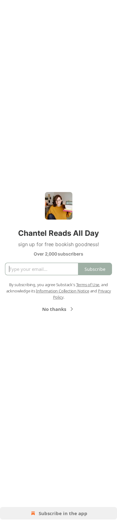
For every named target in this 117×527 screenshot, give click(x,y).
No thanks (54, 309)
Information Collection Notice (62, 291)
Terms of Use (88, 284)
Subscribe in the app (63, 513)
